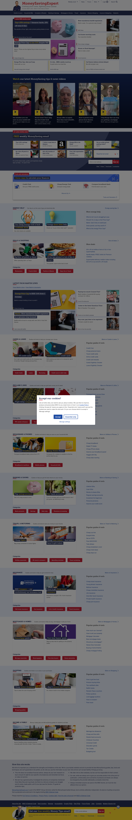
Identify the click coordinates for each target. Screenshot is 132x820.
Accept (58, 417)
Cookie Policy (83, 405)
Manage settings (64, 422)
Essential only (70, 417)
